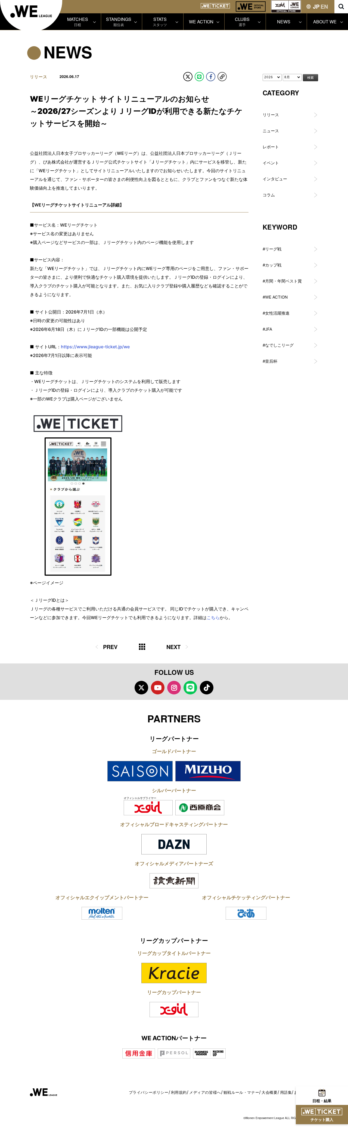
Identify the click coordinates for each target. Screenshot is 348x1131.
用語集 (286, 1092)
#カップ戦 (272, 265)
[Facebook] (210, 76)
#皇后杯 (270, 361)
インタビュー (275, 178)
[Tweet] (187, 76)
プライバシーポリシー (149, 1092)
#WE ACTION (275, 297)
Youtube (157, 687)
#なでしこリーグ (278, 345)
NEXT (173, 647)
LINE (190, 687)
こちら (213, 617)
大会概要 (269, 1092)
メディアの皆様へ (205, 1092)
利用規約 (179, 1092)
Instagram (174, 687)
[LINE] (199, 76)
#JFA (267, 329)
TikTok (206, 687)
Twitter (141, 687)
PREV (110, 647)
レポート (271, 146)
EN (324, 6)
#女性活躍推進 (276, 313)
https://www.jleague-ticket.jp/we (95, 346)
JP (316, 6)
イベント (271, 162)
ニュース (271, 130)
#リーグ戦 (272, 249)
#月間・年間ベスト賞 (282, 281)
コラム (269, 195)
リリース (271, 114)
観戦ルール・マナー (241, 1092)
